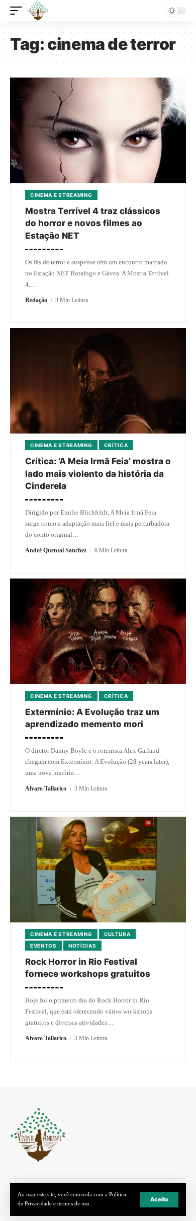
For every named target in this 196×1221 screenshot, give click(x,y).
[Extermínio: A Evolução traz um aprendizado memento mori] (98, 631)
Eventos (43, 946)
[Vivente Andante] (37, 10)
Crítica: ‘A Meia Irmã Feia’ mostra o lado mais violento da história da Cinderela (98, 473)
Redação (36, 300)
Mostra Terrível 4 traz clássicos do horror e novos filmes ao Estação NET (92, 223)
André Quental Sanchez (55, 550)
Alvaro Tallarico (45, 788)
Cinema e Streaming (61, 195)
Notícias (82, 946)
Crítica (116, 445)
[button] (159, 1199)
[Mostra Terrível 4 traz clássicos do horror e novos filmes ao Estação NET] (98, 130)
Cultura (117, 934)
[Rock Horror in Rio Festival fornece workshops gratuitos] (98, 869)
